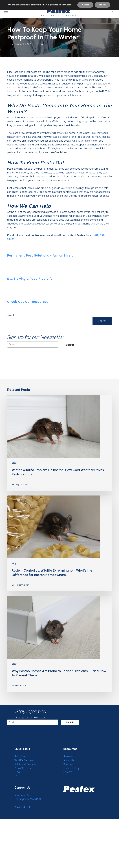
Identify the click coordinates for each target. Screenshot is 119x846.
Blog (40, 44)
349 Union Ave (22, 795)
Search (11, 315)
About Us (68, 760)
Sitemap (68, 764)
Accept (85, 4)
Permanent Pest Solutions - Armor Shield (40, 255)
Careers (67, 772)
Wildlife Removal (24, 760)
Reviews (68, 756)
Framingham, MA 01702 (27, 799)
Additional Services (25, 764)
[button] (6, 12)
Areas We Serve (23, 768)
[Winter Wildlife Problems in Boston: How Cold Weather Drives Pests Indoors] (59, 443)
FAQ (17, 775)
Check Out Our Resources (27, 302)
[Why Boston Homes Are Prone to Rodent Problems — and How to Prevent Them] (59, 644)
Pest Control (21, 756)
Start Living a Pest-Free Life (30, 278)
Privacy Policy (71, 768)
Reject (102, 4)
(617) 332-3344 (23, 806)
